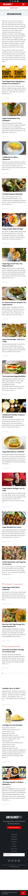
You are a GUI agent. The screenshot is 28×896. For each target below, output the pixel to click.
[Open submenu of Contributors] (24, 846)
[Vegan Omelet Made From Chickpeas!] (14, 103)
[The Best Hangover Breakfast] (14, 179)
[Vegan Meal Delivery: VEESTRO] (14, 437)
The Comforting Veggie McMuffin (13, 376)
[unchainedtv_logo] (14, 816)
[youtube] (17, 1)
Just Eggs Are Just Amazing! (12, 725)
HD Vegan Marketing (14, 866)
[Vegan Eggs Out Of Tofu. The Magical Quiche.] (14, 248)
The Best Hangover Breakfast (12, 194)
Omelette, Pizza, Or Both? (11, 688)
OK (23, 893)
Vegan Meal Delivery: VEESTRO (13, 452)
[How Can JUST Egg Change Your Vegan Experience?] (14, 609)
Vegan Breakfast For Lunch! (11, 527)
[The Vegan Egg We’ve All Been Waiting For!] (14, 767)
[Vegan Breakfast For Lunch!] (14, 512)
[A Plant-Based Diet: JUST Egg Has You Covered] (14, 547)
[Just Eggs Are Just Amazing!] (14, 710)
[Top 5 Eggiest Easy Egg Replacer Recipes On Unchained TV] (14, 66)
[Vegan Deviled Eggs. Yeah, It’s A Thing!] (14, 324)
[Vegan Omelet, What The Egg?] (14, 214)
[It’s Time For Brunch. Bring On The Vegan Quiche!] (14, 287)
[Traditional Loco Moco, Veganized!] (14, 142)
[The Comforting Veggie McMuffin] (14, 361)
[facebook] (9, 860)
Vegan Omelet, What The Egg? (12, 229)
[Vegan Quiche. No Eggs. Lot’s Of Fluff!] (14, 473)
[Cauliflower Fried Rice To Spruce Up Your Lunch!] (14, 400)
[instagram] (15, 1)
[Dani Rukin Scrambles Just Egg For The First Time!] (11, 646)
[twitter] (12, 1)
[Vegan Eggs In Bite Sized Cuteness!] (12, 584)
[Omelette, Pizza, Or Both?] (14, 673)
